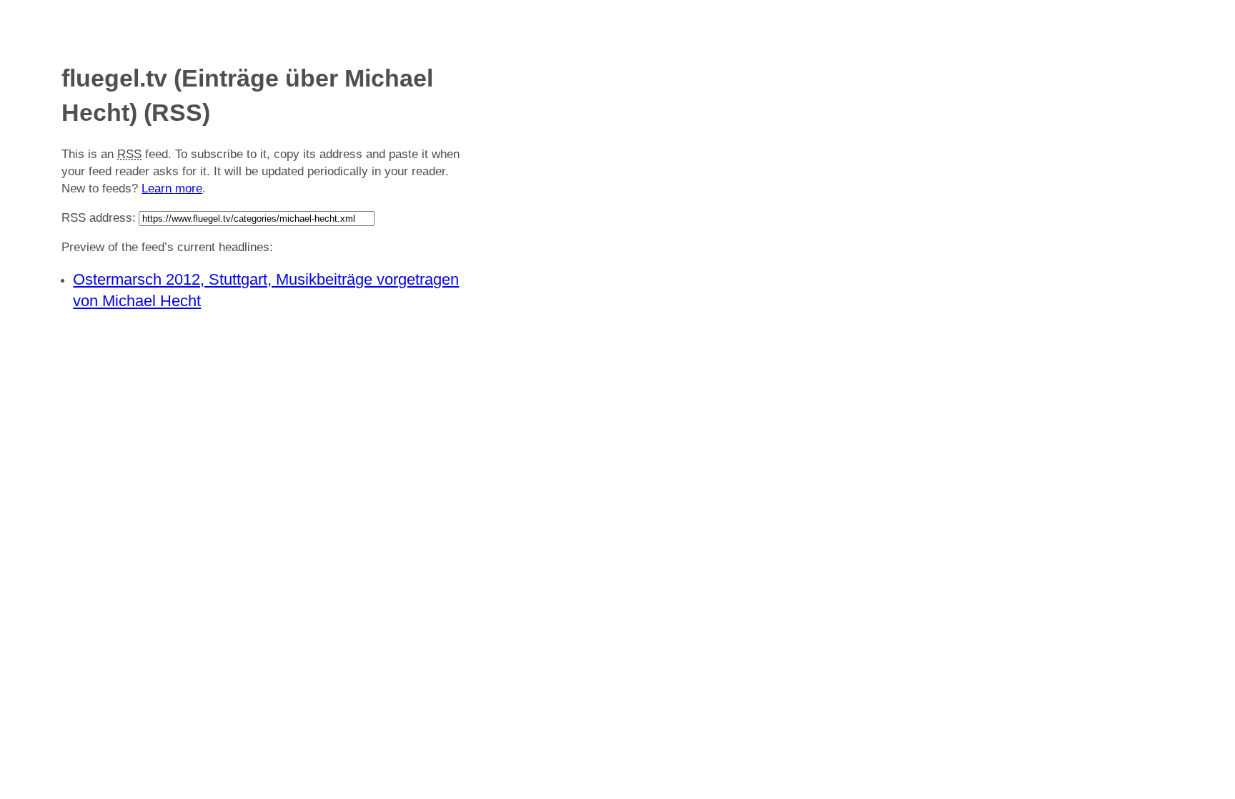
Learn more (172, 188)
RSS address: (98, 218)
